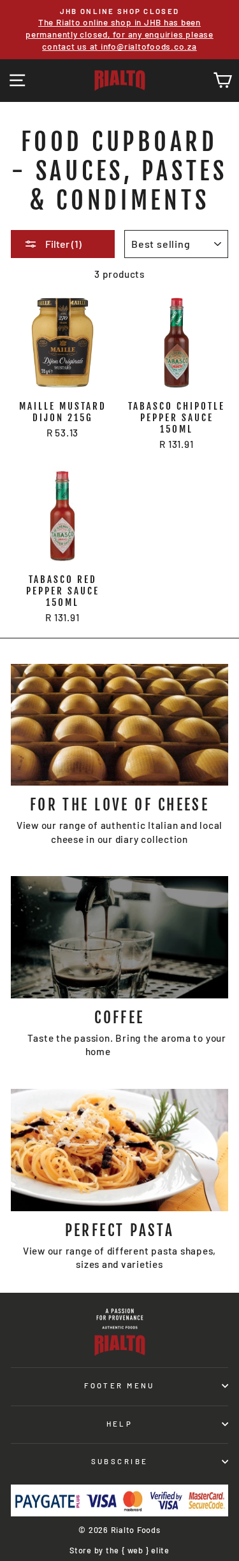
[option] (119, 29)
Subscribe (119, 1461)
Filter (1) (62, 244)
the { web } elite (138, 1550)
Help (119, 1424)
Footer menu (119, 1385)
